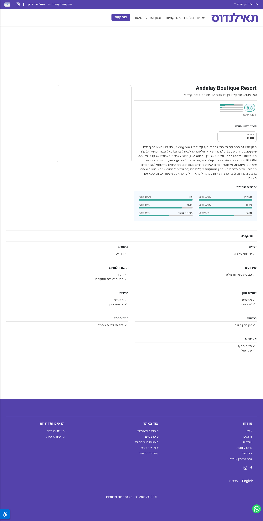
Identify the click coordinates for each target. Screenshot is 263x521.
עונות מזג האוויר (148, 453)
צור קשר (121, 17)
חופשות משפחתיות (60, 4)
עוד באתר (150, 423)
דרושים (247, 436)
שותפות (247, 442)
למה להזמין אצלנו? (246, 4)
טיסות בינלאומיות (147, 431)
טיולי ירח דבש (36, 4)
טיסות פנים (151, 436)
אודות (247, 423)
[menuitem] (247, 481)
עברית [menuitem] (233, 481)
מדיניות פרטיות (55, 436)
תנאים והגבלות (55, 431)
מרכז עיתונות (244, 447)
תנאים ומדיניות (52, 423)
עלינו (249, 431)
